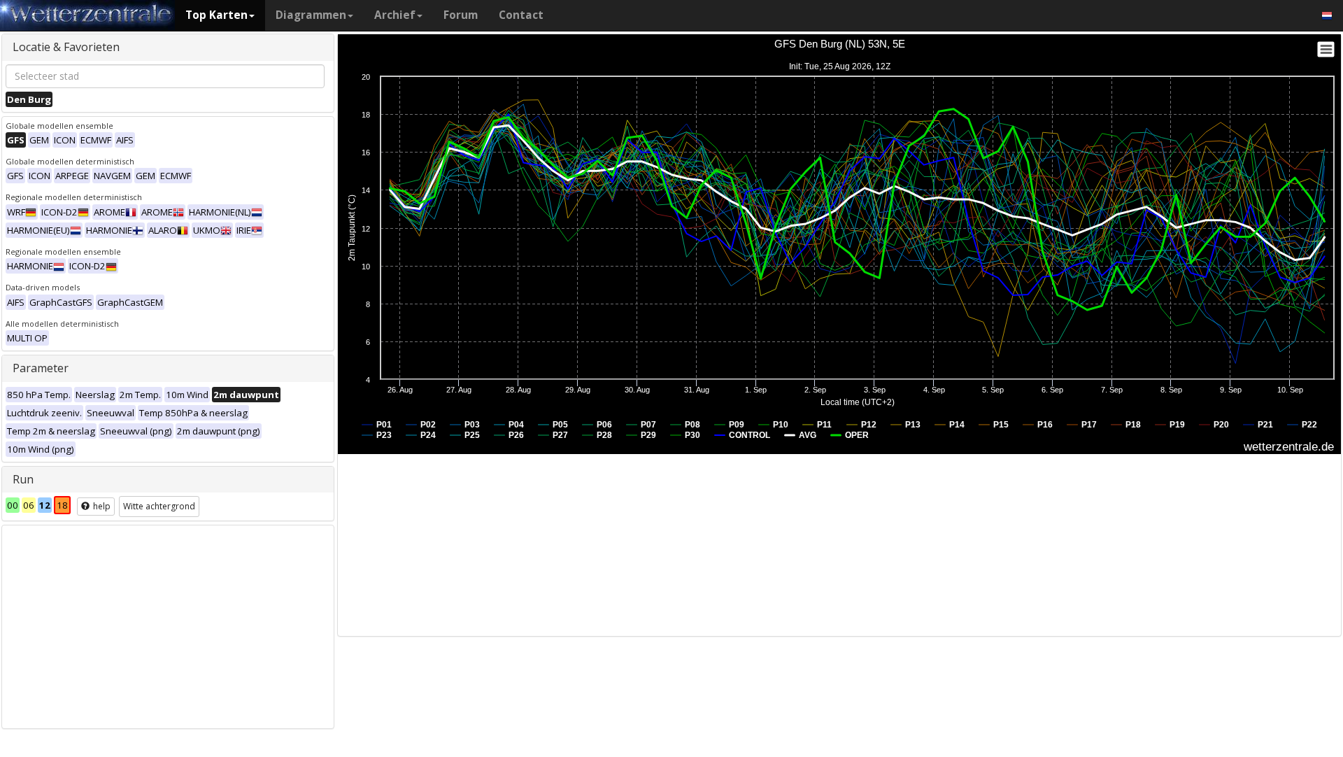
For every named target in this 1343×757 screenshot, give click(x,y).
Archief (394, 15)
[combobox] (165, 76)
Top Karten (216, 15)
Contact (521, 15)
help (101, 506)
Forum (460, 15)
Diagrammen (311, 15)
